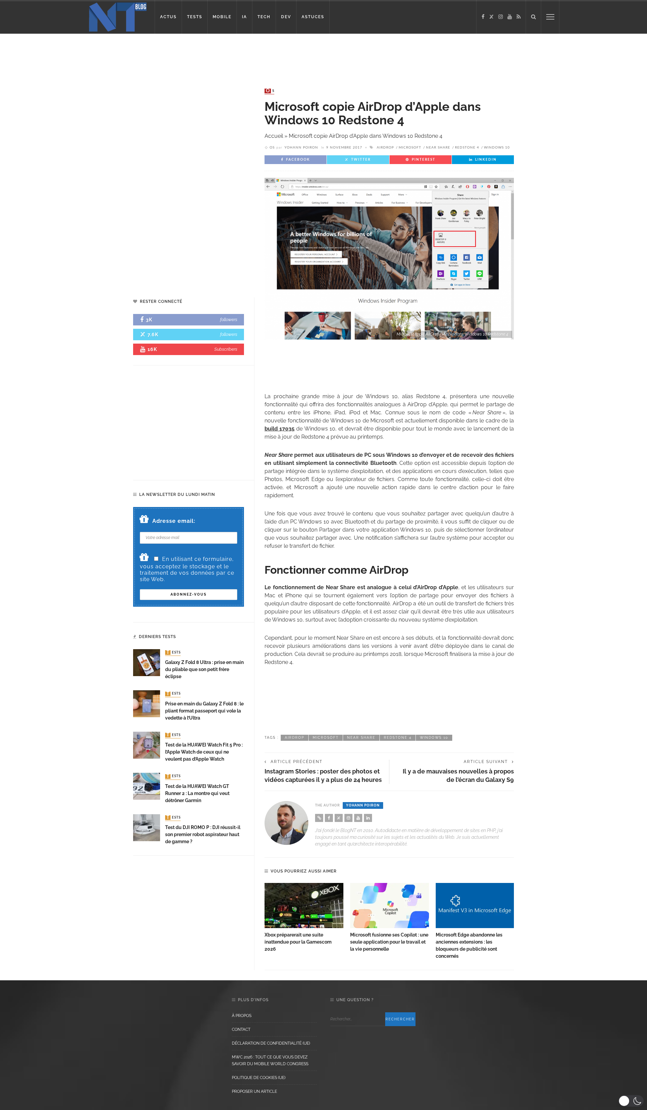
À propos (241, 1015)
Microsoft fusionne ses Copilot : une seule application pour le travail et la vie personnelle (389, 942)
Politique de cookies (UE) (258, 1077)
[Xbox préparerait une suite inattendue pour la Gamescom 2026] (304, 905)
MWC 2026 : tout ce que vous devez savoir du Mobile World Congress (270, 1060)
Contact (241, 1029)
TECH (264, 16)
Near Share (438, 147)
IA (244, 16)
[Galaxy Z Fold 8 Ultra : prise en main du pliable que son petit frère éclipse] (146, 662)
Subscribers (225, 349)
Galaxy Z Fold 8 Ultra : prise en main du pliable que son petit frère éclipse (204, 669)
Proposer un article (254, 1091)
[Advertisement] (129, 55)
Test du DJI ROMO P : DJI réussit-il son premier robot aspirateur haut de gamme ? (202, 834)
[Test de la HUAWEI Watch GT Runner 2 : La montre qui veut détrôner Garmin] (146, 786)
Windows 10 (497, 147)
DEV (286, 16)
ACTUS (168, 16)
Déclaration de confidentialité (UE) (271, 1043)
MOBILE (222, 16)
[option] (304, 918)
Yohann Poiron (301, 147)
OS (270, 91)
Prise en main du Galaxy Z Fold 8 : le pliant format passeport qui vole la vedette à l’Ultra (204, 711)
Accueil (274, 136)
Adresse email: (173, 521)
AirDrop (385, 147)
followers (228, 319)
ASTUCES (313, 16)
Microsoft (410, 147)
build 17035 (280, 428)
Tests (173, 652)
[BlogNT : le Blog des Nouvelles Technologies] (118, 16)
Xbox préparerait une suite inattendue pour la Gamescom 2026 (298, 942)
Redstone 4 (467, 147)
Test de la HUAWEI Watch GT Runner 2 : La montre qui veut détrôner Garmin (197, 793)
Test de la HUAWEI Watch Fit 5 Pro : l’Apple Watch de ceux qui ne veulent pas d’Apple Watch (204, 752)
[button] (631, 1101)
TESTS (194, 16)
